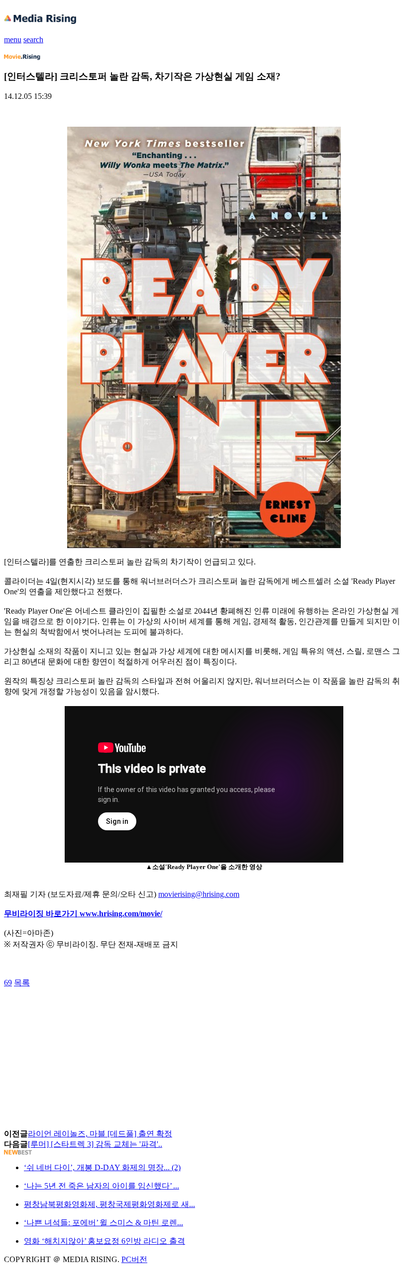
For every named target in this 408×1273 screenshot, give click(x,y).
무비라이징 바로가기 (42, 913)
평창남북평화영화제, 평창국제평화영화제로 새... (109, 1204)
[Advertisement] (83, 1010)
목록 (22, 982)
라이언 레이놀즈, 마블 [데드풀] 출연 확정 (100, 1133)
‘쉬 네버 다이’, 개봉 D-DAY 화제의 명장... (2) (102, 1167)
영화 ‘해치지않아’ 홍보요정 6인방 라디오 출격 (104, 1241)
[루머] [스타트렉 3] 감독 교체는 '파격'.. (95, 1144)
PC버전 (134, 1259)
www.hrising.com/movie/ (121, 913)
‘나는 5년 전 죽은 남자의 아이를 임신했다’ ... (101, 1186)
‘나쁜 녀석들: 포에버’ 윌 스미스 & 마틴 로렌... (103, 1222)
